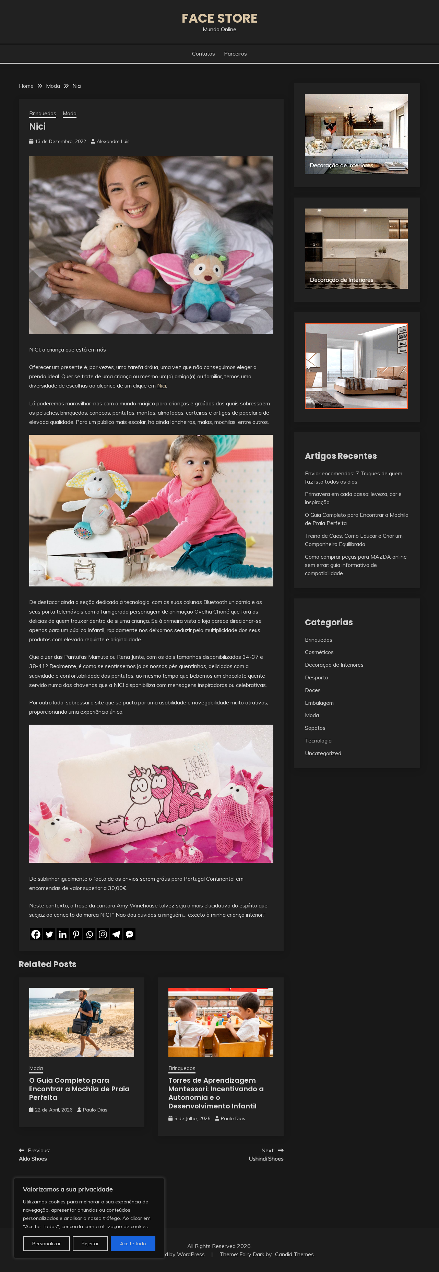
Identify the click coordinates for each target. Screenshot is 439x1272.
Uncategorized (323, 753)
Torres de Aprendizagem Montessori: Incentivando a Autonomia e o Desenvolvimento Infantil (216, 1093)
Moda (69, 113)
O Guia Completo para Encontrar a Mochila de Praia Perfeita (79, 1088)
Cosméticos (319, 652)
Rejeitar (90, 1243)
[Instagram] (103, 934)
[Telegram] (116, 934)
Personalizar (46, 1243)
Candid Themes (294, 1254)
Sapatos (315, 727)
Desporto (316, 677)
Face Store (220, 18)
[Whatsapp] (89, 934)
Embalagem (319, 702)
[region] (89, 1218)
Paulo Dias (95, 1110)
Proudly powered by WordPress (166, 1254)
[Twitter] (49, 934)
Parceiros (235, 53)
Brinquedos (42, 113)
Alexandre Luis (113, 141)
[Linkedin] (63, 934)
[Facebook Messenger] (129, 934)
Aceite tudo (133, 1243)
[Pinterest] (76, 934)
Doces (313, 690)
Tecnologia (318, 740)
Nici (161, 385)
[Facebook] (36, 934)
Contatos (203, 53)
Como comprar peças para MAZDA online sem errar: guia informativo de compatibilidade (356, 564)
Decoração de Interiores (334, 664)
